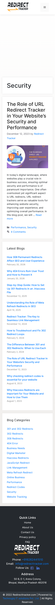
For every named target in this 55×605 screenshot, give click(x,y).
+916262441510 (32, 559)
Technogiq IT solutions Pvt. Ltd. (21, 598)
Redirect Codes (16, 487)
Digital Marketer (16, 453)
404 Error (12, 443)
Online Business (16, 477)
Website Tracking (17, 496)
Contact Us (27, 532)
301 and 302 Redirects (20, 428)
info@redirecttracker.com (31, 563)
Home (27, 522)
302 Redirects (15, 433)
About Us (27, 527)
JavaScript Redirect (18, 462)
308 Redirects (15, 438)
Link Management (17, 467)
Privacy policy (27, 537)
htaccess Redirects (18, 457)
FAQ (27, 541)
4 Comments (18, 231)
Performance (18, 227)
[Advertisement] (27, 42)
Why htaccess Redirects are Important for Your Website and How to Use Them (25, 393)
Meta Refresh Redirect (20, 472)
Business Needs (16, 448)
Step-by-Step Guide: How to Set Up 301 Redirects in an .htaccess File (26, 288)
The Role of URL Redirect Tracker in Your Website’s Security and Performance (26, 115)
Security (32, 227)
